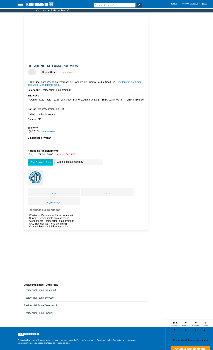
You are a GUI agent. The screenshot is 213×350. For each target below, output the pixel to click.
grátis (204, 3)
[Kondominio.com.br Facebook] (18, 345)
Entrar (174, 3)
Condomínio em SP (50, 85)
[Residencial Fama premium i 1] (35, 184)
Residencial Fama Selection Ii (40, 305)
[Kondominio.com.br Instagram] (21, 345)
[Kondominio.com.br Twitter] (19, 345)
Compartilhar (48, 72)
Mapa (53, 194)
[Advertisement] (84, 40)
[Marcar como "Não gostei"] (34, 72)
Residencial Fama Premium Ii (40, 290)
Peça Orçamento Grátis (40, 162)
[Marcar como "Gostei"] (30, 72)
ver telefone (49, 131)
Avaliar (107, 194)
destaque (194, 3)
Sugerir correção (54, 202)
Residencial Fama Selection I (40, 297)
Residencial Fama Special (38, 313)
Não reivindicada (70, 72)
